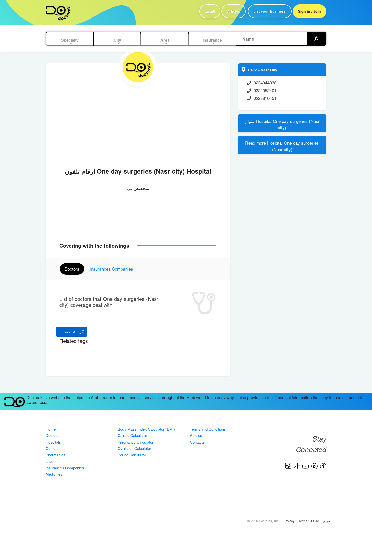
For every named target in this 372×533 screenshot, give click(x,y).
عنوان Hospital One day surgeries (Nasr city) (282, 124)
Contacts (197, 442)
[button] (70, 40)
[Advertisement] (137, 124)
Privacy (289, 520)
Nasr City (269, 70)
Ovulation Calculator (134, 448)
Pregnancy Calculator (135, 442)
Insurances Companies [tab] (111, 269)
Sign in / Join (309, 11)
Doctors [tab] (72, 269)
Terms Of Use (308, 520)
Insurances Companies (65, 467)
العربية (210, 11)
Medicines (54, 474)
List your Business (269, 11)
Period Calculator (132, 454)
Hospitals (53, 442)
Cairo (253, 70)
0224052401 (265, 90)
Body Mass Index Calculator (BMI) (146, 429)
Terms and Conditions (208, 429)
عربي (326, 520)
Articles (233, 11)
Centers (52, 448)
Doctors (52, 435)
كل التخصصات (71, 332)
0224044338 (265, 82)
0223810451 (265, 98)
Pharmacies (56, 454)
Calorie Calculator (132, 435)
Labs (50, 461)
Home (51, 429)
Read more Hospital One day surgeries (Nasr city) (282, 146)
